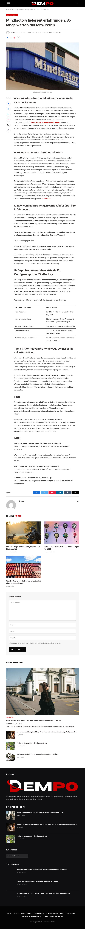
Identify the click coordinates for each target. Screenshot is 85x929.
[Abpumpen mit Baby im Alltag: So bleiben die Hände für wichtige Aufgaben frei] (10, 735)
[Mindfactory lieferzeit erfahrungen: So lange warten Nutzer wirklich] (42, 66)
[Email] (8, 125)
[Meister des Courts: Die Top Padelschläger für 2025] (61, 532)
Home (8, 9)
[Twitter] (8, 109)
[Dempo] (42, 3)
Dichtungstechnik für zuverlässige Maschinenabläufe (37, 754)
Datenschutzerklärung (32, 916)
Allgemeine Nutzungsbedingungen (60, 913)
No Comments (48, 32)
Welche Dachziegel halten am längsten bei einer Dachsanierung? (23, 582)
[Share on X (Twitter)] (11, 37)
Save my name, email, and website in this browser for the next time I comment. (36, 643)
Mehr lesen (46, 199)
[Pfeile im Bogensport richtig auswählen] (10, 746)
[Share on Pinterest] (14, 37)
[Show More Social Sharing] (18, 37)
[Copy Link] (8, 130)
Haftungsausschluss (54, 916)
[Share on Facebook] (7, 37)
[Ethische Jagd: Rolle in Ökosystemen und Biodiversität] (23, 532)
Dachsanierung (12, 15)
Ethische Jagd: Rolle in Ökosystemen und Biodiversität (23, 548)
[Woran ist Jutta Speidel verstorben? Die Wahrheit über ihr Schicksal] (10, 896)
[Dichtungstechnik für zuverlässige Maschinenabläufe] (10, 757)
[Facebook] (8, 103)
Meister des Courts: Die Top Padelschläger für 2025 (61, 548)
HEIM (9, 913)
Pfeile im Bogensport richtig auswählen (32, 743)
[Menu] (8, 3)
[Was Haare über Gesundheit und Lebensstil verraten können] (42, 691)
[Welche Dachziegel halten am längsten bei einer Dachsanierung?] (23, 567)
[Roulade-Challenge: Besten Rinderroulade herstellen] (10, 884)
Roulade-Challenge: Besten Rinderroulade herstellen (37, 881)
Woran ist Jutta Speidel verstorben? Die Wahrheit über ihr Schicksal (43, 893)
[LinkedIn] (8, 114)
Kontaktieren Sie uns (22, 913)
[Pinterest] (8, 119)
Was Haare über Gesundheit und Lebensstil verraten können (33, 720)
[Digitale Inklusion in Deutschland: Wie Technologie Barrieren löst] (10, 872)
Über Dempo (39, 913)
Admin (14, 32)
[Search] (77, 3)
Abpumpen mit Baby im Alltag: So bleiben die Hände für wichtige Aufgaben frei (47, 732)
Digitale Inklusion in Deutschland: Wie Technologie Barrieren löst (42, 870)
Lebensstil (10, 717)
